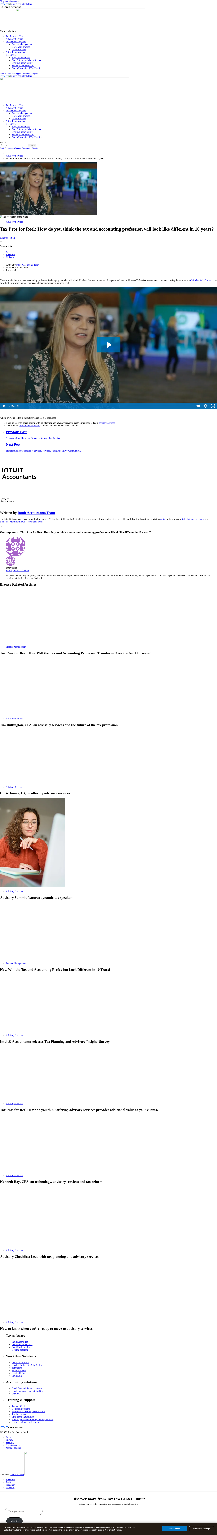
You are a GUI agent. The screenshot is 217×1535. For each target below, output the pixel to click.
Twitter (9, 1482)
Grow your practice (21, 47)
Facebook (199, 519)
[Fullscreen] (213, 406)
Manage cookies (13, 1448)
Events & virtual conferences (25, 1422)
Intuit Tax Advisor (20, 1362)
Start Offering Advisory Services (27, 60)
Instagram (188, 519)
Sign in (35, 73)
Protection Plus (19, 1370)
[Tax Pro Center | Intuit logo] (80, 31)
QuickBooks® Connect (201, 280)
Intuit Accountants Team (27, 265)
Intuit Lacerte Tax (20, 1342)
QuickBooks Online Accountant (27, 1388)
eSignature (17, 1367)
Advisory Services (14, 39)
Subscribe (14, 1521)
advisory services (107, 423)
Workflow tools (19, 49)
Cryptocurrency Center (22, 63)
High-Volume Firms (21, 57)
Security (10, 1442)
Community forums (21, 1408)
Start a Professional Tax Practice (27, 68)
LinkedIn (4, 521)
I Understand (174, 1529)
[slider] (105, 406)
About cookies (12, 1445)
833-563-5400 (17, 1474)
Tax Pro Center (19, 1414)
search (3, 142)
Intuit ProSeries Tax (21, 1347)
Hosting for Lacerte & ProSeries (27, 1365)
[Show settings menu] (205, 406)
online (163, 519)
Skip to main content (9, 1)
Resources (11, 55)
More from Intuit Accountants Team (26, 521)
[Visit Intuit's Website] (4, 4)
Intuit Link (17, 1375)
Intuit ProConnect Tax (22, 1344)
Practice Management (16, 41)
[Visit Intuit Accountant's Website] (20, 4)
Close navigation (8, 31)
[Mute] (198, 406)
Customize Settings (201, 1529)
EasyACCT (17, 1393)
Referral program (20, 1350)
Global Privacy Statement (63, 1527)
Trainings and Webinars (23, 65)
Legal (8, 1437)
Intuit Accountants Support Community (16, 73)
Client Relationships (15, 52)
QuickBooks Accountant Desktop (27, 1391)
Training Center (19, 1406)
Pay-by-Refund (19, 1373)
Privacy (9, 1440)
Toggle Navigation (12, 7)
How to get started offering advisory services (32, 1419)
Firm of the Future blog (30, 425)
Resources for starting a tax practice (28, 1411)
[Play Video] (4, 406)
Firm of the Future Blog (23, 1416)
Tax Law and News (15, 36)
